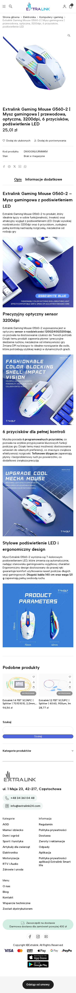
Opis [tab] (18, 179)
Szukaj (7, 722)
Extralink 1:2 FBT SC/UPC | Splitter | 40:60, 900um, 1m (55, 702)
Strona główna (11, 17)
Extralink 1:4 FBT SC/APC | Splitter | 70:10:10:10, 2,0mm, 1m (19, 703)
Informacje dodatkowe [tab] (43, 179)
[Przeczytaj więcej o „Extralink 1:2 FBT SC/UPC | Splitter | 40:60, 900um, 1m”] (70, 687)
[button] (69, 35)
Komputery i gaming (51, 17)
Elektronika (29, 17)
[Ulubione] (33, 677)
